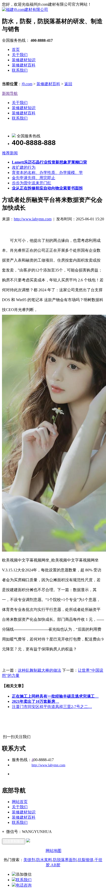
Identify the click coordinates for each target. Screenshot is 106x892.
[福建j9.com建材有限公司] (25, 9)
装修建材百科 (23, 65)
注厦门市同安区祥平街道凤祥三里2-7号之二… (52, 707)
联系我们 (20, 70)
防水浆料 (44, 860)
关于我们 (20, 55)
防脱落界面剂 (65, 860)
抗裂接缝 (85, 860)
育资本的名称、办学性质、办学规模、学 (47, 172)
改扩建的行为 (23, 167)
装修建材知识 (23, 60)
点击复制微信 (13, 841)
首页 (16, 49)
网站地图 (53, 851)
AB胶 (55, 865)
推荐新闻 (10, 153)
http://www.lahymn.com (33, 219)
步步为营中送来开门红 (31, 183)
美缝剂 (29, 860)
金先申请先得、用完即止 (33, 178)
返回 (68, 84)
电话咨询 (24, 885)
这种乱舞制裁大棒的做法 (39, 670)
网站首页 (20, 802)
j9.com (27, 84)
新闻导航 (10, 93)
